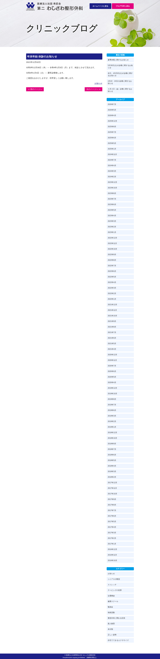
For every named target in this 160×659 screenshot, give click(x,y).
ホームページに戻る (100, 6)
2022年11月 (112, 243)
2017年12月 (112, 483)
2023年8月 (112, 193)
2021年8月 (112, 327)
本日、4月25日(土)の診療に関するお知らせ (120, 74)
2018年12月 (112, 432)
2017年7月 (112, 510)
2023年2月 (112, 227)
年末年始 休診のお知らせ (42, 56)
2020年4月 (112, 382)
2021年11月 (112, 310)
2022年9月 (112, 254)
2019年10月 (112, 394)
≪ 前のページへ (35, 89)
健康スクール (113, 601)
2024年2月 (112, 177)
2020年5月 (112, 377)
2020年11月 (112, 360)
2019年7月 (112, 405)
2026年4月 (112, 115)
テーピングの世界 (115, 590)
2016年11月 (112, 555)
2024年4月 (112, 165)
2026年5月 (112, 110)
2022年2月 (112, 293)
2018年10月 (112, 438)
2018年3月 (112, 471)
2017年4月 (112, 527)
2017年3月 (112, 533)
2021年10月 (112, 316)
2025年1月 (112, 149)
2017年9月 (112, 499)
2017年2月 (112, 538)
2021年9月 (112, 321)
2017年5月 (112, 521)
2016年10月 (112, 560)
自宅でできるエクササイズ (118, 640)
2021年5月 (112, 343)
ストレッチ (112, 585)
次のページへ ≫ (93, 89)
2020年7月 (112, 366)
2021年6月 (112, 338)
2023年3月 (112, 221)
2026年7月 (112, 104)
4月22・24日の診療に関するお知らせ (120, 82)
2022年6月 (112, 271)
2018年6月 (112, 455)
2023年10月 (112, 188)
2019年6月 (112, 410)
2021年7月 (112, 332)
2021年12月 (112, 305)
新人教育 (111, 624)
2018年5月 (112, 460)
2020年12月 (112, 355)
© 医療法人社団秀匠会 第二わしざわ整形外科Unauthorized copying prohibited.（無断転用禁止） (80, 656)
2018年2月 (112, 477)
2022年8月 (112, 260)
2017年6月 (112, 516)
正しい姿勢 (112, 635)
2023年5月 (112, 210)
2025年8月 (112, 127)
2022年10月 (112, 249)
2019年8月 (112, 399)
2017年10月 (112, 494)
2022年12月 (112, 238)
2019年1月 (112, 427)
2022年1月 (112, 299)
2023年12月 (112, 182)
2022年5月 (112, 277)
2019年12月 (112, 388)
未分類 (110, 629)
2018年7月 (112, 449)
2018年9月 (112, 444)
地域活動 (111, 612)
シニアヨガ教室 (114, 579)
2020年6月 (112, 371)
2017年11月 (112, 488)
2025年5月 (112, 143)
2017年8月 (112, 505)
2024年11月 (112, 154)
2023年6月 (112, 204)
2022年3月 (112, 288)
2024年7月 (112, 160)
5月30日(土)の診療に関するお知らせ (120, 66)
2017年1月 (112, 544)
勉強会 (110, 607)
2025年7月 (112, 132)
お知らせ (98, 83)
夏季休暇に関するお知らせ (118, 60)
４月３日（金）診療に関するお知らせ (120, 90)
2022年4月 (112, 282)
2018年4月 (112, 466)
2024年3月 (112, 171)
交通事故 (111, 596)
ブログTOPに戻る (123, 6)
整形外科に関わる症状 (116, 618)
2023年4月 (112, 216)
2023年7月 (112, 199)
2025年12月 (112, 121)
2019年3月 (112, 416)
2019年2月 (112, 421)
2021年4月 (112, 349)
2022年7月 (112, 266)
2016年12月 (112, 549)
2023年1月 (112, 232)
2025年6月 (112, 138)
